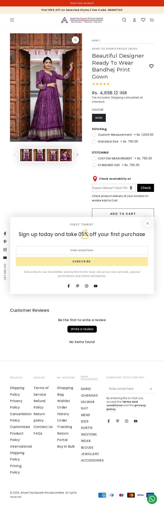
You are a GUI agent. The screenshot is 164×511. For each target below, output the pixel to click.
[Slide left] (14, 155)
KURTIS (87, 427)
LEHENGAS (89, 395)
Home (95, 40)
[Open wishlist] (143, 20)
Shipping (117, 97)
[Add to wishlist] (151, 66)
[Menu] (12, 19)
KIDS (84, 421)
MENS (85, 415)
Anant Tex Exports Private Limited (114, 49)
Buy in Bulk (66, 446)
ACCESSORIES (92, 460)
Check (146, 188)
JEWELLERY (90, 454)
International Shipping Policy (21, 453)
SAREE (86, 389)
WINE (100, 119)
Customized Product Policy (20, 433)
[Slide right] (77, 155)
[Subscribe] (151, 388)
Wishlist (63, 401)
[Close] (147, 223)
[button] (124, 19)
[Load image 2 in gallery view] (39, 155)
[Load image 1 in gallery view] (26, 155)
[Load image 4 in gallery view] (66, 155)
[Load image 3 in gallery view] (53, 155)
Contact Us (43, 426)
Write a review (82, 329)
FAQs (38, 433)
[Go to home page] (82, 20)
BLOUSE (87, 447)
